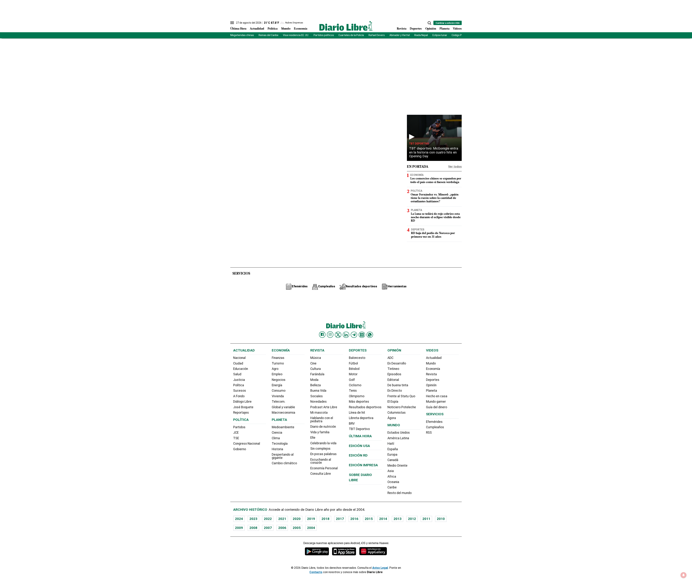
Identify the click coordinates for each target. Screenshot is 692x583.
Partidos (239, 427)
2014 (383, 519)
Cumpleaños (435, 427)
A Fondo (239, 396)
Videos (457, 28)
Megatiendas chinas (242, 35)
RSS (429, 432)
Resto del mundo (399, 493)
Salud (237, 374)
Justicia (239, 380)
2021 (282, 519)
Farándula (317, 374)
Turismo (278, 363)
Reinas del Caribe (268, 35)
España (392, 449)
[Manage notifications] (683, 575)
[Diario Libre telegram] (354, 335)
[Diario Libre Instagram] (330, 334)
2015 (369, 519)
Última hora (360, 436)
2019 (311, 519)
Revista (401, 28)
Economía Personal (324, 468)
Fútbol (353, 363)
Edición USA (359, 446)
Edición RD (358, 455)
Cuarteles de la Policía (351, 35)
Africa (391, 476)
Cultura (315, 369)
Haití (390, 443)
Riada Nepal (421, 35)
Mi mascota (319, 412)
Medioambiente (283, 427)
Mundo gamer (436, 401)
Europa (392, 454)
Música (315, 358)
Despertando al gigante (283, 456)
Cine (313, 363)
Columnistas (396, 412)
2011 (426, 519)
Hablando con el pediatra (321, 419)
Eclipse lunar (439, 35)
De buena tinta (397, 385)
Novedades (318, 401)
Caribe (392, 487)
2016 (354, 519)
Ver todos (455, 166)
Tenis (353, 390)
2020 (297, 519)
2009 (239, 528)
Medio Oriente (397, 465)
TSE (236, 438)
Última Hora (238, 28)
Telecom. (278, 401)
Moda (314, 380)
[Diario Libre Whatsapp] (370, 335)
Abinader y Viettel (399, 35)
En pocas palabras (323, 454)
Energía (277, 385)
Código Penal (459, 35)
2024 (239, 519)
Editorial (393, 380)
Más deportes (359, 401)
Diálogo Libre (242, 401)
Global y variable (283, 407)
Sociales (316, 396)
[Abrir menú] (232, 23)
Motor (353, 374)
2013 (398, 519)
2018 (325, 519)
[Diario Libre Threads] (362, 335)
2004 (311, 528)
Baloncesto (357, 358)
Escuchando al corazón (320, 461)
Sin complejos (320, 448)
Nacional (239, 358)
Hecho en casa (436, 396)
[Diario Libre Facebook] (322, 334)
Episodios (394, 374)
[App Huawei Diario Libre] (373, 551)
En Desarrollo (396, 363)
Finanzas (278, 358)
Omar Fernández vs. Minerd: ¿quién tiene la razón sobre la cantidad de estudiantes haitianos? (434, 198)
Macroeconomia (283, 412)
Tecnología (280, 443)
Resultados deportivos (365, 407)
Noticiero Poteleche (401, 407)
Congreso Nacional (246, 443)
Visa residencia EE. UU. (296, 35)
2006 (282, 528)
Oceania (393, 482)
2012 (412, 519)
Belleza (315, 385)
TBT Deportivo (419, 143)
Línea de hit (357, 412)
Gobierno (239, 449)
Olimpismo (356, 396)
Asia (390, 471)
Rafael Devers (377, 35)
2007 (268, 528)
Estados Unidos (398, 432)
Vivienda (278, 396)
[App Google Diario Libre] (317, 551)
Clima (276, 438)
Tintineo (393, 369)
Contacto (315, 572)
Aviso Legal (380, 567)
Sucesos (239, 390)
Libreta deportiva (361, 418)
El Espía (392, 401)
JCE (236, 432)
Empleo (277, 374)
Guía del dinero (436, 407)
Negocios (278, 380)
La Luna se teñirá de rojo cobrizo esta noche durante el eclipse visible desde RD (436, 217)
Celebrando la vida (323, 443)
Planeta (444, 28)
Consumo (278, 390)
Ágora (391, 418)
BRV (352, 423)
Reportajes (241, 412)
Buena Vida (318, 390)
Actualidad (257, 28)
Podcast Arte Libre (323, 407)
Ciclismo (355, 385)
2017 (340, 519)
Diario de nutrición (323, 426)
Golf (352, 380)
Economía (300, 28)
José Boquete (243, 407)
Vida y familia (319, 432)
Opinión (430, 28)
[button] (429, 23)
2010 (441, 519)
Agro (275, 369)
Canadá (392, 460)
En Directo (394, 390)
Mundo (285, 28)
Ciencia (277, 432)
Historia (277, 449)
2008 (253, 528)
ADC (390, 358)
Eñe (312, 437)
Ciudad (238, 363)
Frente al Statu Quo (401, 396)
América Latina (398, 438)
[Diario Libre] (346, 26)
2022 (268, 519)
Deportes (416, 28)
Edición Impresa (363, 465)
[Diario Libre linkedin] (346, 335)
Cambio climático (284, 463)
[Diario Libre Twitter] (338, 335)
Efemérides (434, 422)
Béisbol (354, 369)
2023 (253, 519)
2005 (297, 528)
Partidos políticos (324, 35)
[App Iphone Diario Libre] (344, 551)
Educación (240, 369)
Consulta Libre (320, 473)
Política (273, 28)
